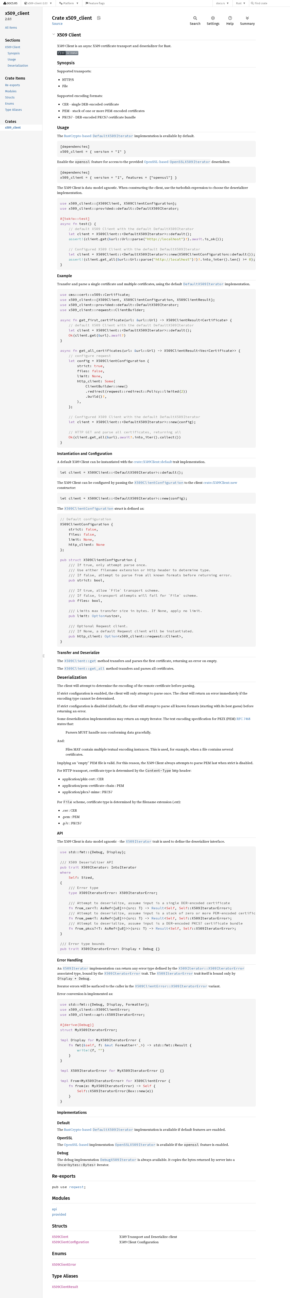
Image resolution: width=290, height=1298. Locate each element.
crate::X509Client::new (220, 482)
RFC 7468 (243, 718)
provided (59, 1214)
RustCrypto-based (78, 135)
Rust (239, 3)
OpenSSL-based (156, 161)
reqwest (76, 1187)
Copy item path (98, 17)
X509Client (60, 1237)
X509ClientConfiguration (70, 1242)
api (54, 1209)
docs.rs (220, 3)
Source (57, 24)
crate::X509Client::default (153, 461)
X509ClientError (64, 1265)
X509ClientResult (65, 1287)
